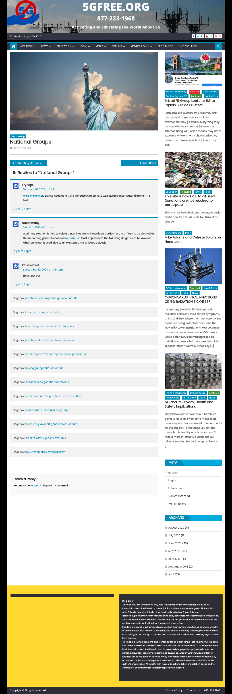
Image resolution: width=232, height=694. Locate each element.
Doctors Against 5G (176, 96)
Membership (18, 136)
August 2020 (176, 527)
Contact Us (193, 690)
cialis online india (33, 196)
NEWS (44, 46)
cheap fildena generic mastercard (47, 382)
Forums (117, 46)
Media (99, 46)
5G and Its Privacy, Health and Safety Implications (189, 404)
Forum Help (147, 163)
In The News (172, 292)
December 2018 (178, 566)
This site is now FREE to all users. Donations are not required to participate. (190, 200)
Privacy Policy (174, 690)
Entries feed (175, 488)
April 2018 (174, 574)
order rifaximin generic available (45, 438)
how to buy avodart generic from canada (51, 424)
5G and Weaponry (176, 91)
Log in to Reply (22, 208)
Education (64, 46)
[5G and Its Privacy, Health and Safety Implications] (193, 371)
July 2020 (174, 535)
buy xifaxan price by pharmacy (45, 452)
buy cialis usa (71, 238)
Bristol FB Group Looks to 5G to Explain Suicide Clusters (190, 103)
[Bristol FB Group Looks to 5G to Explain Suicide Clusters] (193, 70)
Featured (196, 96)
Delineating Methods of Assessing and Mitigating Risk (31, 163)
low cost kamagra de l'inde (42, 312)
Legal (83, 46)
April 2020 (174, 559)
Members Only (140, 46)
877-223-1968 (188, 46)
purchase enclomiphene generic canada (51, 298)
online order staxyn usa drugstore (46, 410)
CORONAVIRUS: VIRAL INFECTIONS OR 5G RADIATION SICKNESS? (191, 299)
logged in (36, 485)
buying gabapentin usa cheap (44, 368)
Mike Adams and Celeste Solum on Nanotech (193, 239)
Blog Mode (165, 46)
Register (173, 472)
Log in (172, 480)
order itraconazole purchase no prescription (53, 396)
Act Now (26, 46)
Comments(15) (22, 148)
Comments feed (179, 496)
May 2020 (174, 551)
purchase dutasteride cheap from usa (49, 340)
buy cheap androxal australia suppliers (49, 326)
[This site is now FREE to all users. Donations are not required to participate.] (193, 170)
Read (208, 191)
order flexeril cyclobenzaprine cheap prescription (56, 354)
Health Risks (211, 96)
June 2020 (174, 543)
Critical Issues (210, 91)
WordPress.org (177, 504)
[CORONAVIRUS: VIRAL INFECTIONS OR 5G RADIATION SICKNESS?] (193, 266)
